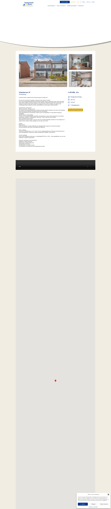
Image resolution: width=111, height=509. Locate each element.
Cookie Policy (90, 506)
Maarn (78, 2)
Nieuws (83, 2)
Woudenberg (73, 2)
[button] (108, 494)
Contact (93, 2)
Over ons (88, 2)
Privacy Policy (95, 506)
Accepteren (82, 504)
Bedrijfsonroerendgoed (72, 5)
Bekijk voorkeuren (104, 504)
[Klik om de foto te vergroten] (43, 70)
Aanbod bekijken (50, 5)
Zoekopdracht (80, 5)
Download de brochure (75, 110)
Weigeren (93, 504)
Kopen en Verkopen (61, 5)
